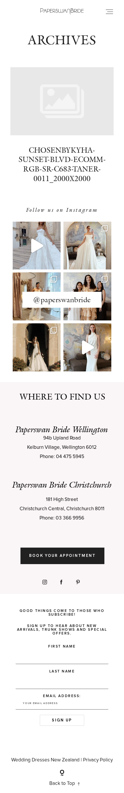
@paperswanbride (62, 299)
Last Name (62, 671)
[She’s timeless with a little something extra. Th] (37, 246)
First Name (62, 646)
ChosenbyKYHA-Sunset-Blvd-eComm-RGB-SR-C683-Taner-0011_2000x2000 (62, 129)
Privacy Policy (98, 760)
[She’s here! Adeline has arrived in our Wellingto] (37, 347)
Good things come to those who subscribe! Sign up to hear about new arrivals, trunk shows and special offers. (62, 622)
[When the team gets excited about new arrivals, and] (87, 246)
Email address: (62, 696)
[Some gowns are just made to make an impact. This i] (87, 347)
